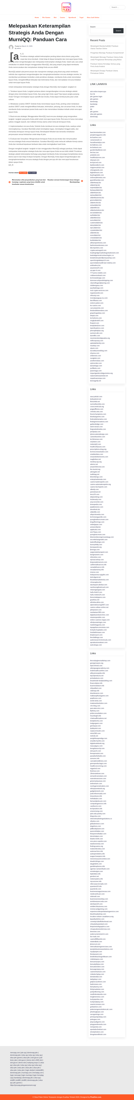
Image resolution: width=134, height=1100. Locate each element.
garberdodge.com (96, 424)
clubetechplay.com (97, 974)
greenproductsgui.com (98, 763)
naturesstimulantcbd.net (99, 376)
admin (19, 48)
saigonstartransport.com (99, 552)
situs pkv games (96, 114)
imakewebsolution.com (98, 703)
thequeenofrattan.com (98, 834)
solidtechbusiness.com (98, 906)
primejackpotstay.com (98, 1017)
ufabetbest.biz (95, 218)
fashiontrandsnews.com (99, 245)
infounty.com (94, 295)
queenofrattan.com (97, 831)
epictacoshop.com (97, 560)
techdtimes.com (96, 145)
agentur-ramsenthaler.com (100, 869)
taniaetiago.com (96, 366)
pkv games (32, 173)
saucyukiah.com (96, 396)
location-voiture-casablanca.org (101, 916)
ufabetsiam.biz (95, 192)
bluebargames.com (97, 417)
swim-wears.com (96, 427)
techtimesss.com (96, 439)
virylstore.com (95, 442)
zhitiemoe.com (95, 356)
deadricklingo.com (97, 861)
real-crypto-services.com (99, 290)
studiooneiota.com (97, 844)
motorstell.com (95, 444)
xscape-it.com (95, 270)
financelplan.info (96, 683)
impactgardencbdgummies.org (101, 373)
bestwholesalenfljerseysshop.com (102, 258)
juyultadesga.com (96, 288)
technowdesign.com (97, 278)
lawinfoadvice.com (97, 328)
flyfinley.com (94, 711)
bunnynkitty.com (96, 544)
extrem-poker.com (96, 303)
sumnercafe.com (96, 333)
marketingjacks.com (97, 625)
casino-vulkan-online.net (99, 607)
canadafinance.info (97, 567)
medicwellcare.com (97, 894)
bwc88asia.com (96, 300)
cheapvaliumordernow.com (100, 929)
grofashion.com (96, 1007)
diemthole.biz (95, 509)
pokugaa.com (95, 1019)
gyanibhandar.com (97, 180)
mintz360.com (95, 733)
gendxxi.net (94, 876)
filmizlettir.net (95, 401)
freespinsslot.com (96, 753)
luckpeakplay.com (96, 1002)
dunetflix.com (95, 335)
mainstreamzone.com (98, 778)
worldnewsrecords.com (98, 901)
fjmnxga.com (95, 549)
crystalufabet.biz (96, 230)
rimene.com (94, 572)
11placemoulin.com (97, 731)
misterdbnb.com (96, 941)
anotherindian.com (97, 361)
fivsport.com (94, 323)
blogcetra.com (95, 816)
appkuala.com (95, 529)
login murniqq (27, 1075)
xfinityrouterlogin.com (98, 622)
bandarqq (93, 104)
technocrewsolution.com (99, 452)
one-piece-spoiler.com (98, 841)
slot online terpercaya (98, 91)
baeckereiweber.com (98, 132)
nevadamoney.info (97, 570)
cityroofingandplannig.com (100, 283)
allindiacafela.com (97, 602)
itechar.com (94, 152)
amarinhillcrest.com (97, 467)
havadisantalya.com (97, 142)
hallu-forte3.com (96, 592)
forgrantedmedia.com (98, 429)
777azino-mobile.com (98, 273)
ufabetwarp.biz (95, 182)
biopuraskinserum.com (98, 562)
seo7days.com (95, 532)
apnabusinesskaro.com (98, 642)
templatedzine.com (97, 325)
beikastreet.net (95, 399)
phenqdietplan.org (97, 330)
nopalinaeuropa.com (97, 378)
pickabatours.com (96, 678)
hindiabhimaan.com (97, 632)
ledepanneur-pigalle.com (99, 575)
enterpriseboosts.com (98, 479)
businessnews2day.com (99, 899)
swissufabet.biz (96, 195)
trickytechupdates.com (98, 630)
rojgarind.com (95, 768)
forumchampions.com (98, 414)
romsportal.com (96, 1027)
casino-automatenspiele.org (100, 484)
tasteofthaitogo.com (97, 542)
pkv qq (23, 1052)
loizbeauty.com (95, 499)
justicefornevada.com (98, 793)
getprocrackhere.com (98, 982)
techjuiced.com (95, 162)
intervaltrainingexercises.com (101, 946)
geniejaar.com (95, 726)
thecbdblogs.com (96, 637)
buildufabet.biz (95, 240)
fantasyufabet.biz (96, 190)
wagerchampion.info (97, 856)
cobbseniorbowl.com (98, 275)
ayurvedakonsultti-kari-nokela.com (103, 263)
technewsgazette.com (98, 517)
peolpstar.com (95, 432)
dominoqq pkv (32, 1052)
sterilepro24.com (96, 904)
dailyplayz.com (95, 979)
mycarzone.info (95, 881)
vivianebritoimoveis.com (99, 457)
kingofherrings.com (97, 522)
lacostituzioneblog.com (98, 351)
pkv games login (96, 96)
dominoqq (94, 101)
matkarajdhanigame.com (99, 696)
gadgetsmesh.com (97, 791)
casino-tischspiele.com (98, 487)
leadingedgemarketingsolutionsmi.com (104, 253)
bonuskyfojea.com (97, 964)
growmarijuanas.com (98, 781)
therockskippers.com (97, 597)
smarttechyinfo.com (97, 741)
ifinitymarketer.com (97, 989)
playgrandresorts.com (98, 1024)
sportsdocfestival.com (98, 1029)
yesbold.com (95, 155)
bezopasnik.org (96, 547)
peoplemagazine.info (98, 135)
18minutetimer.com (97, 773)
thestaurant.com (96, 954)
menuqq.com (15, 1052)
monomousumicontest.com (100, 859)
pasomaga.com (96, 371)
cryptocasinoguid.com (98, 250)
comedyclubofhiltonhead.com (101, 921)
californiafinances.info (98, 565)
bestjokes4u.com (96, 721)
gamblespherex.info (97, 866)
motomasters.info (96, 879)
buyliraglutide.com (97, 175)
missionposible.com (97, 617)
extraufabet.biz (95, 205)
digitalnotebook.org (97, 743)
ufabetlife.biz (95, 208)
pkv (16, 1060)
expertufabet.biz (96, 187)
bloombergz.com (96, 477)
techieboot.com (95, 147)
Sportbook (72, 17)
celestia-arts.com (96, 411)
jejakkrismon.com (96, 507)
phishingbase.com (97, 1012)
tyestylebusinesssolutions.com (101, 949)
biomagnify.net (95, 381)
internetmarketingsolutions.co (101, 819)
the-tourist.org (95, 469)
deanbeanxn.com (96, 693)
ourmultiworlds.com (97, 404)
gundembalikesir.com (98, 150)
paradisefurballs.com (98, 756)
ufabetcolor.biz (95, 203)
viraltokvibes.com (96, 454)
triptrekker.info (95, 874)
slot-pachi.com (95, 751)
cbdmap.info (94, 691)
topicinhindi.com (96, 666)
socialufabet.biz (96, 213)
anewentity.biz (95, 527)
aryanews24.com (96, 268)
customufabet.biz (96, 223)
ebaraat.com (94, 160)
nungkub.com (95, 358)
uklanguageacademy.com (99, 668)
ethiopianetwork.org (97, 788)
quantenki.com (95, 889)
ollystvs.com (94, 821)
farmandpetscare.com (98, 801)
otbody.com (94, 489)
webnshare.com (96, 783)
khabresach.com (96, 635)
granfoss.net (94, 600)
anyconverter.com (96, 502)
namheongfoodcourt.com (99, 587)
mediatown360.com (97, 612)
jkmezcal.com (95, 944)
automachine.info (96, 851)
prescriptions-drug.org (98, 449)
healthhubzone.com (97, 157)
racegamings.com (96, 1014)
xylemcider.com (96, 363)
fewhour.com (95, 771)
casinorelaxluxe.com (97, 972)
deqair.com (94, 315)
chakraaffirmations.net (98, 718)
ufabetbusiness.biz (97, 198)
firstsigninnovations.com (99, 422)
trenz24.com (94, 494)
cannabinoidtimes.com (98, 761)
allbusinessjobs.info (97, 673)
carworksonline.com (97, 437)
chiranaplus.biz (95, 582)
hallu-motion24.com (97, 595)
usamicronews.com (97, 1004)
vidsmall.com (95, 896)
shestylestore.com (97, 1032)
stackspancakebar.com (98, 585)
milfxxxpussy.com (96, 341)
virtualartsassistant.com (99, 924)
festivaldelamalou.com (98, 419)
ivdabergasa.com (96, 285)
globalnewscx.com (97, 824)
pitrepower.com (95, 610)
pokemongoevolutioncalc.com (101, 1009)
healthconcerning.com (98, 766)
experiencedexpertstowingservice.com (104, 911)
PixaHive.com (95, 1097)
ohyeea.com (94, 353)
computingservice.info (98, 803)
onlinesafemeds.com (98, 177)
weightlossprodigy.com (98, 738)
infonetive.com (95, 557)
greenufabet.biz (96, 200)
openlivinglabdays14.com (99, 260)
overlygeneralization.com (99, 786)
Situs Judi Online (93, 17)
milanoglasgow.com (97, 590)
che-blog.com (95, 706)
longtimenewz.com (97, 997)
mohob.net (94, 736)
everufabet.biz (95, 235)
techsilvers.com (96, 318)
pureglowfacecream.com (99, 519)
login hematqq (38, 1075)
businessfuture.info (97, 686)
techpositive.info (96, 809)
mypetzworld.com (96, 293)
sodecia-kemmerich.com (99, 934)
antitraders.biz (95, 265)
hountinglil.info (95, 716)
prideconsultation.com (98, 713)
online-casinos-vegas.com (100, 620)
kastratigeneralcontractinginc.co (102, 255)
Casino (62, 17)
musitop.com (95, 346)
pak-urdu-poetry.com (97, 814)
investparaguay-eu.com (99, 298)
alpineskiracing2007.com (99, 605)
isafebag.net (94, 474)
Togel (81, 17)
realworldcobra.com (97, 849)
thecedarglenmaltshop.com (100, 660)
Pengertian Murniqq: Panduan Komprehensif (107, 53)
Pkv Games (46, 17)
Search (92, 27)
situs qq (25, 1055)
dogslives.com (95, 826)
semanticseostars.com (98, 776)
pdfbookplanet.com (97, 829)
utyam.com (94, 348)
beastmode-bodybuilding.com (101, 681)
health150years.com (97, 447)
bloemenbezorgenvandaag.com (102, 537)
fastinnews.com (96, 984)
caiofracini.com (95, 806)
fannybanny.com (96, 987)
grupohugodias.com (97, 313)
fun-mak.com (95, 936)
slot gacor (34, 1058)
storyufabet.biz (95, 225)
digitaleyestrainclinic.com (99, 615)
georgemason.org (96, 663)
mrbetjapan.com (96, 524)
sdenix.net (94, 464)
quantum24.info (96, 886)
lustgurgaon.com (96, 723)
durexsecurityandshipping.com (101, 280)
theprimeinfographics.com (99, 926)
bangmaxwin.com (96, 554)
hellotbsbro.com (96, 798)
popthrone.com (95, 698)
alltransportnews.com (98, 243)
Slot (55, 17)
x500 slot (38, 1060)
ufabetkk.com (95, 512)
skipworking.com (96, 497)
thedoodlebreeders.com (99, 310)
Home (37, 17)
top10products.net (96, 676)
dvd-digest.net (95, 577)
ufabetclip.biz (95, 185)
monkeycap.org (96, 462)
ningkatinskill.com (96, 320)
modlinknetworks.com (98, 994)
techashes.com (95, 137)
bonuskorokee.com (97, 967)
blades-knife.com (96, 839)
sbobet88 (39, 1070)
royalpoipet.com (96, 952)
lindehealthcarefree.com (99, 671)
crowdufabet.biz (96, 238)
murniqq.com (27, 1073)
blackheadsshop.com (98, 914)
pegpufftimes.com (96, 409)
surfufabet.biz (95, 215)
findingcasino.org (96, 846)
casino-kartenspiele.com (99, 482)
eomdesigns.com (96, 871)
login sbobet (30, 1070)
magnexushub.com (97, 167)
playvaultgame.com (97, 1022)
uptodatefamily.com (97, 343)
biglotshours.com (96, 172)
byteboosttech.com (97, 165)
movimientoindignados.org (100, 338)
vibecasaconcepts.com (98, 884)
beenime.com (95, 931)
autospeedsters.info (97, 854)
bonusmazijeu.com (97, 962)
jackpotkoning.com (97, 992)
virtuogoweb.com (96, 170)
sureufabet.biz (95, 220)
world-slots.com (96, 701)
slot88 (12, 1080)
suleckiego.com (96, 645)
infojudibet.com (95, 688)
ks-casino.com (95, 305)
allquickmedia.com (97, 514)
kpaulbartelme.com (97, 919)
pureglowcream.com (97, 534)
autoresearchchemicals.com (100, 640)
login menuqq (15, 1075)
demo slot (30, 1060)
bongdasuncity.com (97, 748)
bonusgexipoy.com (97, 969)
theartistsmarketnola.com (99, 580)
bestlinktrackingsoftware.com (101, 957)
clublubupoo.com (96, 959)
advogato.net (95, 472)
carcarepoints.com (97, 308)
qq (91, 109)
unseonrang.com (96, 811)
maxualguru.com (96, 746)
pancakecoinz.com (97, 708)
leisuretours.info (96, 796)
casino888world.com (98, 939)
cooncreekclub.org (97, 406)
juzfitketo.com (95, 368)
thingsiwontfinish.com (98, 1034)
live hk (92, 94)
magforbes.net (95, 459)
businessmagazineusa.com (100, 891)
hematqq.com (38, 1073)
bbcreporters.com (96, 248)
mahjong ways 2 (33, 1063)
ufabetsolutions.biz (97, 210)
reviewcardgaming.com (98, 909)
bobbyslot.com (95, 728)
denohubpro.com (96, 836)
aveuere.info (94, 758)
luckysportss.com (96, 999)
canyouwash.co (96, 140)
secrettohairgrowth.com (98, 539)
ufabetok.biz (94, 233)
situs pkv (26, 1058)
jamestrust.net (95, 492)
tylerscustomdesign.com (99, 434)
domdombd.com (96, 977)
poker (92, 106)
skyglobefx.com (96, 864)
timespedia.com (96, 504)
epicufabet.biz (95, 228)
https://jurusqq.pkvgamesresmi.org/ (23, 1085)
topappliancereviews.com (99, 627)
